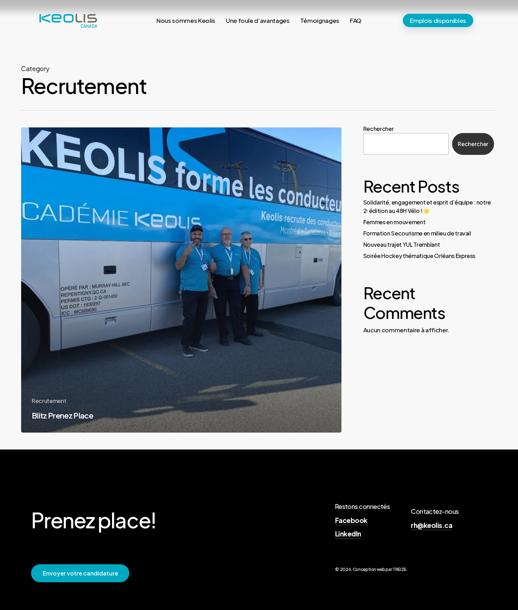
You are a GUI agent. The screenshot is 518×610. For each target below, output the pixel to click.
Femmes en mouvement (394, 222)
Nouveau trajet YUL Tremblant (401, 244)
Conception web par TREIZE (380, 569)
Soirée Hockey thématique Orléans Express (419, 255)
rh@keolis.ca (431, 525)
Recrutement (49, 400)
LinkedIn (348, 533)
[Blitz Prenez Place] (181, 280)
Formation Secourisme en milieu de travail (417, 233)
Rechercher (378, 128)
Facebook (351, 520)
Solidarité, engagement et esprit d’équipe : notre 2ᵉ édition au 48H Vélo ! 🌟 (427, 206)
